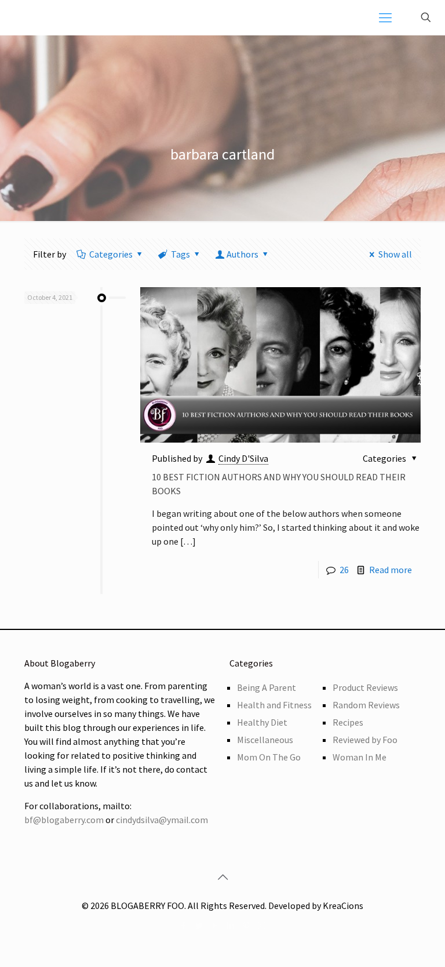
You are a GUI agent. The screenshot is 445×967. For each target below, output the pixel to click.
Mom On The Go (269, 757)
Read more (390, 569)
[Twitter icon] (199, 925)
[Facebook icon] (183, 925)
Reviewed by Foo (365, 739)
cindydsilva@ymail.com (162, 819)
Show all (395, 254)
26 (344, 569)
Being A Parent (266, 687)
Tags (180, 254)
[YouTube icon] (215, 925)
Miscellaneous (265, 739)
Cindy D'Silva (243, 458)
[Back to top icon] (222, 877)
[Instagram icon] (262, 925)
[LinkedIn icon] (230, 925)
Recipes (348, 722)
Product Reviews (365, 687)
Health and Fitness (274, 705)
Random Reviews (366, 705)
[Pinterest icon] (246, 925)
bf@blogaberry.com (64, 819)
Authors (242, 254)
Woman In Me (359, 757)
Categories (111, 254)
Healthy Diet (262, 722)
